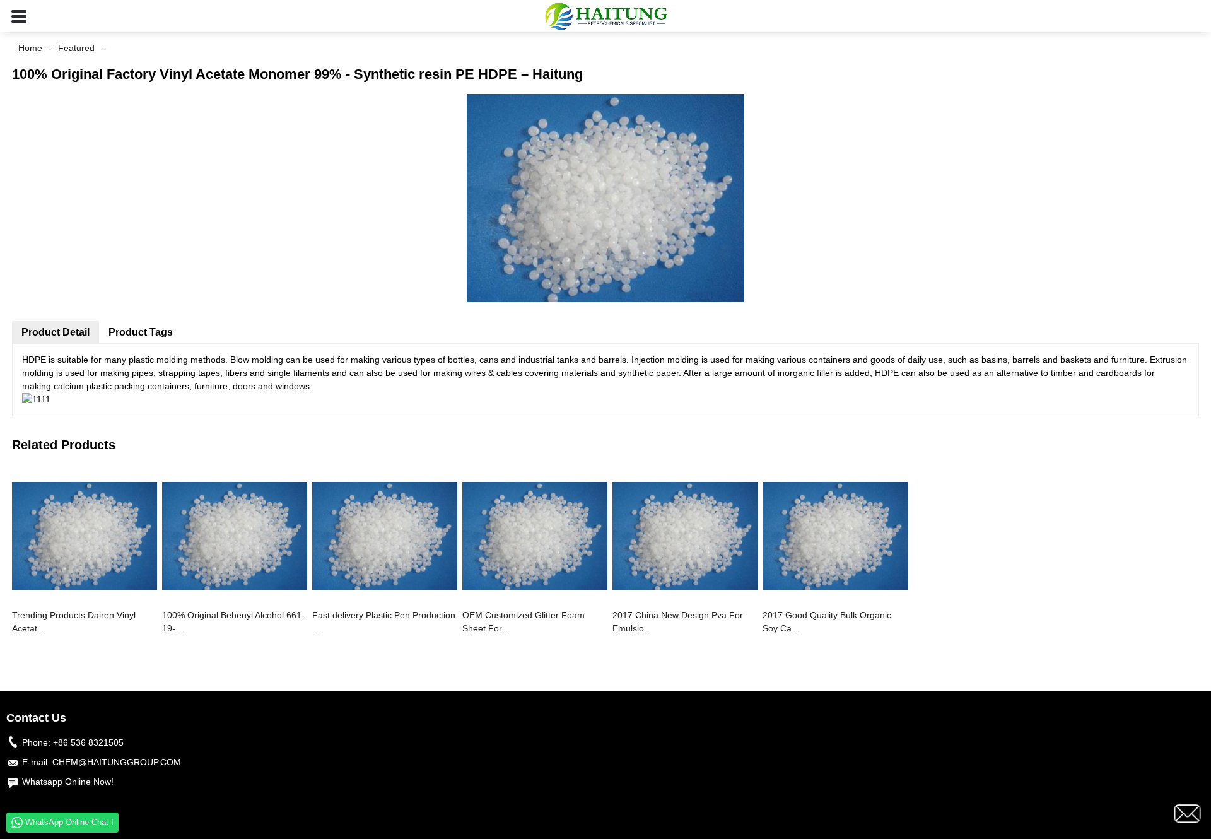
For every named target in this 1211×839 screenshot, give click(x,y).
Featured (76, 48)
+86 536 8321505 (88, 742)
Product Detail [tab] (55, 332)
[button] (19, 16)
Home (30, 48)
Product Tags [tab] (140, 332)
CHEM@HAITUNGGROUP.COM (116, 762)
